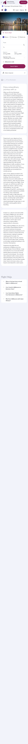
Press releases (4, 542)
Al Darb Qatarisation (6, 546)
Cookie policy (5, 639)
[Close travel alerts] (25, 6)
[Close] (1, 2)
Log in (17, 10)
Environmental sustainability (8, 551)
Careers (3, 539)
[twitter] (7, 595)
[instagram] (17, 595)
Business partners (5, 567)
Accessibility (5, 642)
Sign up (22, 10)
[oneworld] (5, 10)
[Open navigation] (26, 10)
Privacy (17, 639)
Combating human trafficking (17, 642)
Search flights (14, 301)
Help (2, 572)
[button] (15, 359)
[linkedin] (10, 595)
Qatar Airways (4, 533)
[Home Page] (2, 80)
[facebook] (3, 595)
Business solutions (5, 562)
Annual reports (4, 549)
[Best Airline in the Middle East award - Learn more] (4, 629)
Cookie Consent (12, 651)
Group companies (5, 557)
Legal (12, 639)
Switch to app (23, 2)
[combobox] (14, 277)
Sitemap (4, 651)
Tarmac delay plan (21, 649)
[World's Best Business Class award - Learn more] (4, 614)
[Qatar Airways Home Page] (2, 10)
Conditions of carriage (7, 646)
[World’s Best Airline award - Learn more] (4, 607)
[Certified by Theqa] (7, 582)
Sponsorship (4, 544)
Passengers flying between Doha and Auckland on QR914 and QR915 (14, 6)
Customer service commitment (9, 644)
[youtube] (13, 595)
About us (3, 537)
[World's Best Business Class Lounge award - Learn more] (4, 621)
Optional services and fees (8, 649)
